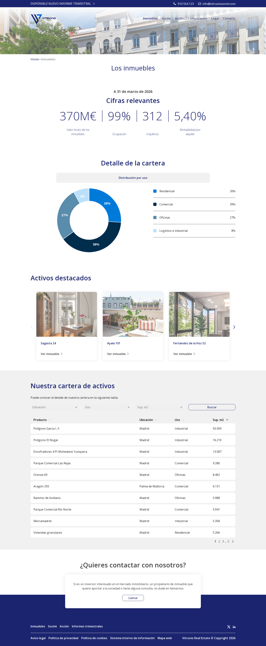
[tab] (133, 178)
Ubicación (146, 420)
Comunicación (197, 18)
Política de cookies (94, 638)
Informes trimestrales (87, 626)
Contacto (229, 18)
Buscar (212, 407)
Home (35, 59)
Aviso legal (38, 638)
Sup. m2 (218, 420)
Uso (178, 420)
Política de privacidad (63, 638)
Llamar (133, 598)
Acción (179, 18)
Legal (215, 18)
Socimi (166, 18)
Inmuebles (150, 18)
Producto (40, 420)
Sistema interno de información (132, 638)
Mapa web (165, 638)
